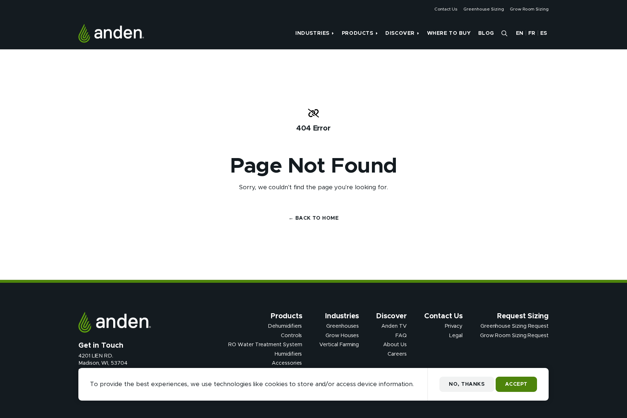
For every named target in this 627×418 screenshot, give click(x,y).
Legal (456, 335)
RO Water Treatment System (265, 344)
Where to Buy (449, 33)
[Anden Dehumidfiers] (111, 33)
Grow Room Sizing (529, 9)
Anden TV (393, 326)
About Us (394, 344)
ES (543, 33)
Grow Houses (342, 335)
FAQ (401, 335)
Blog (486, 33)
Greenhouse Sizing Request (514, 326)
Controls (291, 335)
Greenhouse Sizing (483, 9)
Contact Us (446, 9)
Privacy (454, 326)
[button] (504, 33)
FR (532, 33)
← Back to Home (313, 218)
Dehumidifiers (285, 326)
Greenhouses (342, 326)
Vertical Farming (339, 344)
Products (357, 33)
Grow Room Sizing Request (514, 335)
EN (520, 33)
